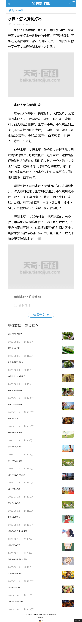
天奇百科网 (46, 614)
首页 (11, 10)
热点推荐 (31, 325)
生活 (21, 10)
